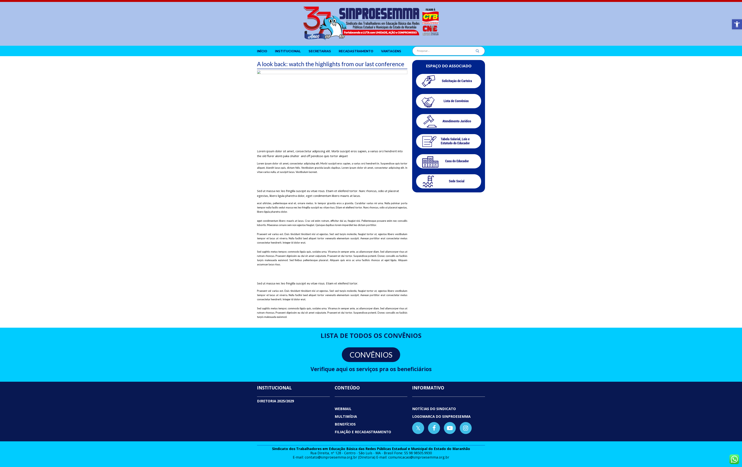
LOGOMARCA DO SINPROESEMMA (441, 416)
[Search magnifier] (477, 52)
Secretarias (320, 51)
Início (262, 51)
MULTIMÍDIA (346, 416)
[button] (737, 24)
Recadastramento (356, 51)
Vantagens (391, 51)
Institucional (288, 51)
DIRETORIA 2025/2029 (275, 401)
